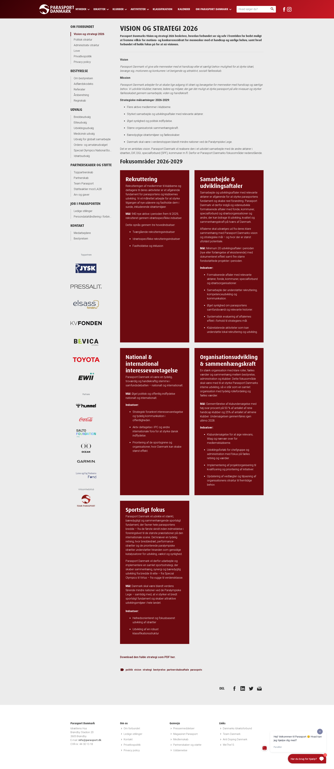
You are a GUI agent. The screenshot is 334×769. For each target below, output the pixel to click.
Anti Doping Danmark (235, 739)
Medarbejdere (82, 233)
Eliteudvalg (80, 122)
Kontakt (77, 225)
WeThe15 (228, 744)
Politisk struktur (83, 39)
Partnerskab (81, 178)
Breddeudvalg (82, 117)
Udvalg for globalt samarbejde (92, 139)
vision (137, 669)
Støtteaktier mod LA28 (88, 189)
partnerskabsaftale (178, 669)
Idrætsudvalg (82, 156)
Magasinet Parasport (185, 734)
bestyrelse (159, 669)
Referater (79, 89)
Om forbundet (82, 26)
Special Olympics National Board (93, 150)
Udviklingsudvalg (84, 128)
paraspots (196, 669)
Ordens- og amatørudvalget (91, 144)
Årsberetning (81, 95)
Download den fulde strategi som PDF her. (148, 657)
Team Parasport (84, 183)
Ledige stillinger (83, 211)
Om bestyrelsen (83, 78)
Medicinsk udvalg (84, 133)
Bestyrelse (79, 71)
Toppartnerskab (83, 172)
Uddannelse (180, 750)
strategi (147, 669)
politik (129, 669)
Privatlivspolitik (83, 56)
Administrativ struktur (86, 45)
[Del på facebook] (234, 688)
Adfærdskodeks (83, 84)
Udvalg (76, 109)
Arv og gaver (81, 194)
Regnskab (80, 100)
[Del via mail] (259, 688)
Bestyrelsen (81, 238)
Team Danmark (231, 734)
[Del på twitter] (251, 688)
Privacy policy (82, 62)
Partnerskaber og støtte (91, 165)
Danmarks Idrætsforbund (237, 728)
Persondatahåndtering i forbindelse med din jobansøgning (93, 216)
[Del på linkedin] (242, 688)
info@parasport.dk (89, 740)
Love (77, 50)
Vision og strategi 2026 (89, 34)
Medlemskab (180, 739)
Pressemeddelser (183, 728)
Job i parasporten (85, 203)
